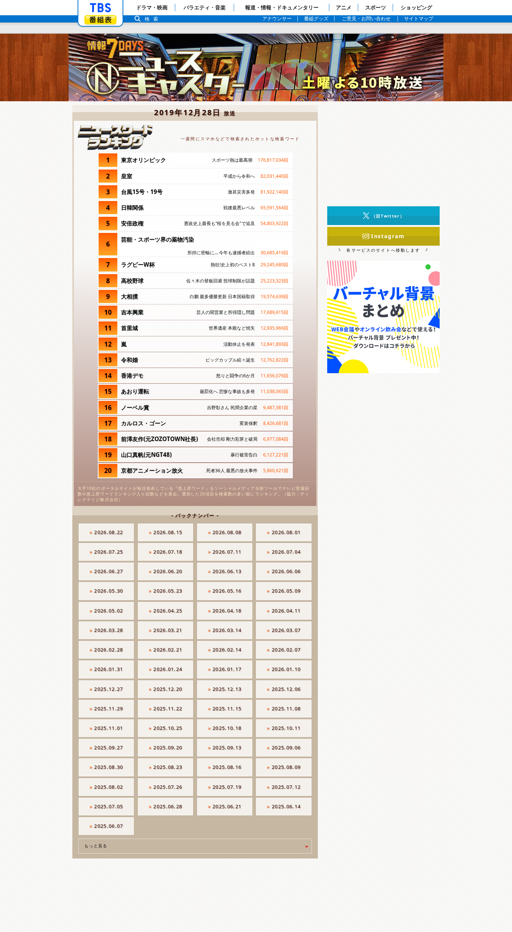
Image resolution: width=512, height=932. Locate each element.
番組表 (100, 19)
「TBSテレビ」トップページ (100, 8)
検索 (153, 19)
